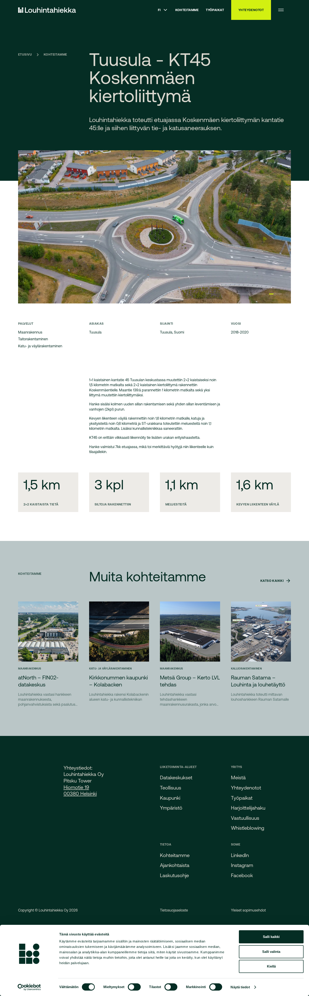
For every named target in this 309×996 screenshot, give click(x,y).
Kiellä (271, 966)
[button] (163, 10)
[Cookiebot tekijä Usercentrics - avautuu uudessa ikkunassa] (29, 987)
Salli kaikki (271, 937)
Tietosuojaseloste (174, 910)
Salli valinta (271, 952)
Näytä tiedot (240, 987)
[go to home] (47, 10)
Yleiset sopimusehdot (248, 910)
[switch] (134, 987)
